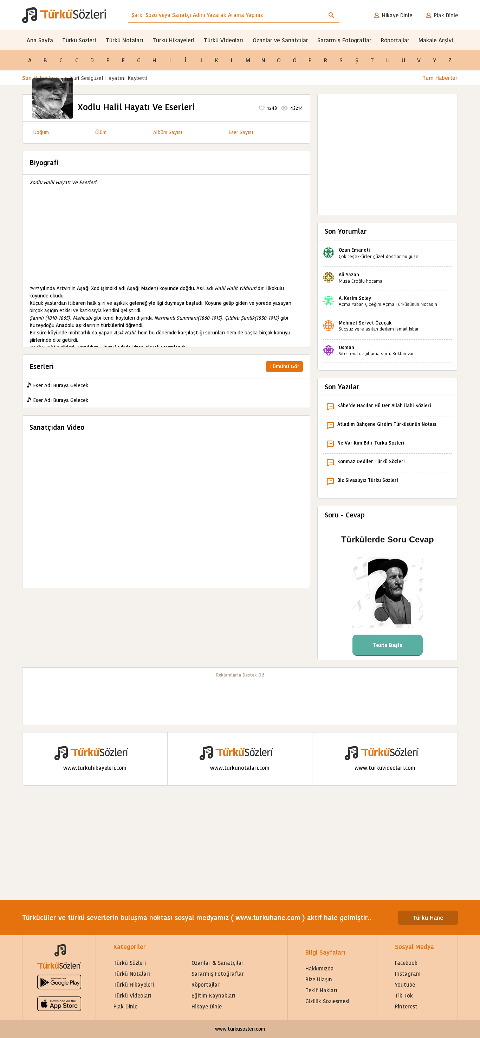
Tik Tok (404, 995)
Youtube (405, 984)
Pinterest (406, 1006)
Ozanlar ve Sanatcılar (280, 40)
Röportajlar (395, 40)
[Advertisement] (166, 235)
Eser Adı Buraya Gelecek (60, 385)
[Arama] (331, 15)
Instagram (408, 973)
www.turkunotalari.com (240, 768)
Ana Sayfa (40, 40)
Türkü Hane (428, 918)
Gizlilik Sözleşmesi (327, 1001)
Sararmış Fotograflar (344, 40)
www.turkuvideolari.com (385, 768)
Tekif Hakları (321, 990)
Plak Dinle (446, 15)
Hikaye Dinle (397, 15)
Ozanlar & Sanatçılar (218, 963)
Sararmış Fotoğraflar (218, 973)
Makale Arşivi (436, 40)
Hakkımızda (319, 968)
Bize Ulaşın (318, 979)
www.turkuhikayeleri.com (95, 768)
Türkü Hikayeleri (174, 40)
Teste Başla (388, 645)
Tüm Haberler (440, 78)
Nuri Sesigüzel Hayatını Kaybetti (109, 78)
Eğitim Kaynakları (213, 995)
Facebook (406, 963)
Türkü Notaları (124, 40)
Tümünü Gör (284, 366)
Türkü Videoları (224, 40)
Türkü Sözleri (79, 40)
